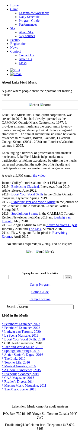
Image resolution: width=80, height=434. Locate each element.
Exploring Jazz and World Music (33, 202)
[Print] (15, 70)
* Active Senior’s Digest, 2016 (22, 354)
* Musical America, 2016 (19, 366)
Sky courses (27, 36)
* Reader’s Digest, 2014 (18, 381)
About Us (25, 59)
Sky (13, 28)
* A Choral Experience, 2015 (21, 370)
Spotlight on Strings (24, 213)
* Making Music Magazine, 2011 (24, 385)
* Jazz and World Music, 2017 (22, 347)
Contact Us (26, 55)
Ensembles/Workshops (34, 13)
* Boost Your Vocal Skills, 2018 (23, 339)
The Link (35, 229)
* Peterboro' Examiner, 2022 (21, 328)
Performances (28, 24)
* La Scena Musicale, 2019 (20, 335)
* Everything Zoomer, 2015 (20, 374)
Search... (12, 306)
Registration (18, 43)
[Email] (16, 74)
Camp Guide (40, 292)
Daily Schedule (29, 17)
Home (14, 5)
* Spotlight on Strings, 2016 (20, 351)
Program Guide (29, 20)
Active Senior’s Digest (61, 225)
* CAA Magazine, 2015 (18, 378)
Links (22, 63)
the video (39, 175)
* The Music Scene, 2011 (19, 389)
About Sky (26, 32)
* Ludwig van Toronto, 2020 (21, 331)
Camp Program (40, 284)
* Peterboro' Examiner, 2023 (21, 324)
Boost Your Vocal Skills (27, 194)
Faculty (15, 40)
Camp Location (40, 299)
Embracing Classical (25, 186)
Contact (15, 51)
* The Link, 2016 (13, 358)
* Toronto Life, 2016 (16, 362)
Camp (14, 9)
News (14, 47)
